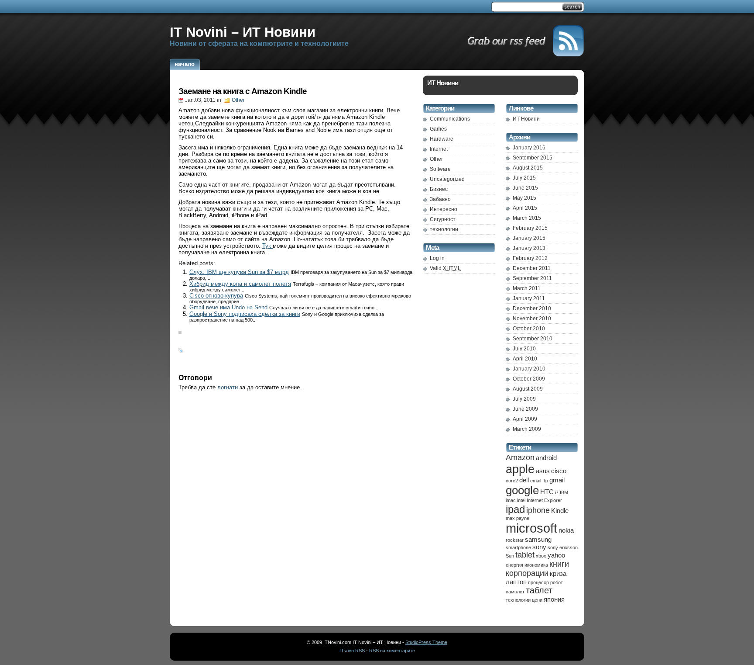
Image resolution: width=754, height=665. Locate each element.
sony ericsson (563, 547)
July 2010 (524, 349)
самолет (515, 591)
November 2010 (532, 318)
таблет (539, 590)
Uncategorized (447, 179)
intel (521, 500)
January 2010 (529, 369)
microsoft (531, 528)
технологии (444, 229)
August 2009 (528, 389)
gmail (557, 480)
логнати (227, 387)
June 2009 (525, 409)
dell (524, 480)
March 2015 (527, 218)
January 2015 (529, 238)
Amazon (520, 457)
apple (520, 469)
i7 (557, 492)
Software (440, 169)
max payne (517, 518)
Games (438, 129)
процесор (538, 582)
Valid (445, 268)
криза (558, 573)
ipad (515, 509)
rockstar (515, 540)
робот (556, 582)
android (546, 457)
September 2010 (532, 339)
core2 (512, 480)
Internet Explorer (544, 500)
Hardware (441, 139)
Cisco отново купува (216, 295)
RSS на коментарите (392, 650)
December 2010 (532, 308)
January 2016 (529, 148)
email (535, 480)
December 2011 (532, 268)
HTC (547, 491)
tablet (525, 555)
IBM (564, 492)
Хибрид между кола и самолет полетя (240, 284)
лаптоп (516, 581)
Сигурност (443, 219)
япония (554, 599)
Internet (439, 149)
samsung (538, 539)
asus (543, 471)
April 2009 (525, 419)
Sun (510, 555)
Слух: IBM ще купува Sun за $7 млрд (239, 272)
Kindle (560, 510)
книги (559, 564)
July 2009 (524, 399)
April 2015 (525, 208)
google (522, 490)
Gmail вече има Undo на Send (228, 307)
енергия (514, 565)
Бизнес (439, 189)
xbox (541, 555)
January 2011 (529, 298)
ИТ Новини (526, 119)
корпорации (527, 573)
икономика (536, 565)
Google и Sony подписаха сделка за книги (244, 314)
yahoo (556, 555)
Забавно (440, 199)
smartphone (518, 547)
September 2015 (532, 158)
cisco (558, 471)
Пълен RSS (352, 650)
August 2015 (528, 168)
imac (511, 500)
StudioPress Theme (426, 642)
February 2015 (530, 228)
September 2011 (532, 278)
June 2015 (525, 188)
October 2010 (529, 329)
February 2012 (530, 258)
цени (537, 600)
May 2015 (524, 198)
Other (238, 100)
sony (539, 547)
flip (545, 480)
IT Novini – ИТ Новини (242, 31)
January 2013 (529, 248)
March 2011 (527, 288)
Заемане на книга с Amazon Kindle (242, 91)
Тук (267, 245)
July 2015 (524, 178)
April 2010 (525, 359)
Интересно (443, 209)
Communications (450, 119)
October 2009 (529, 379)
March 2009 (527, 429)
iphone (538, 510)
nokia (566, 530)
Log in (437, 258)
